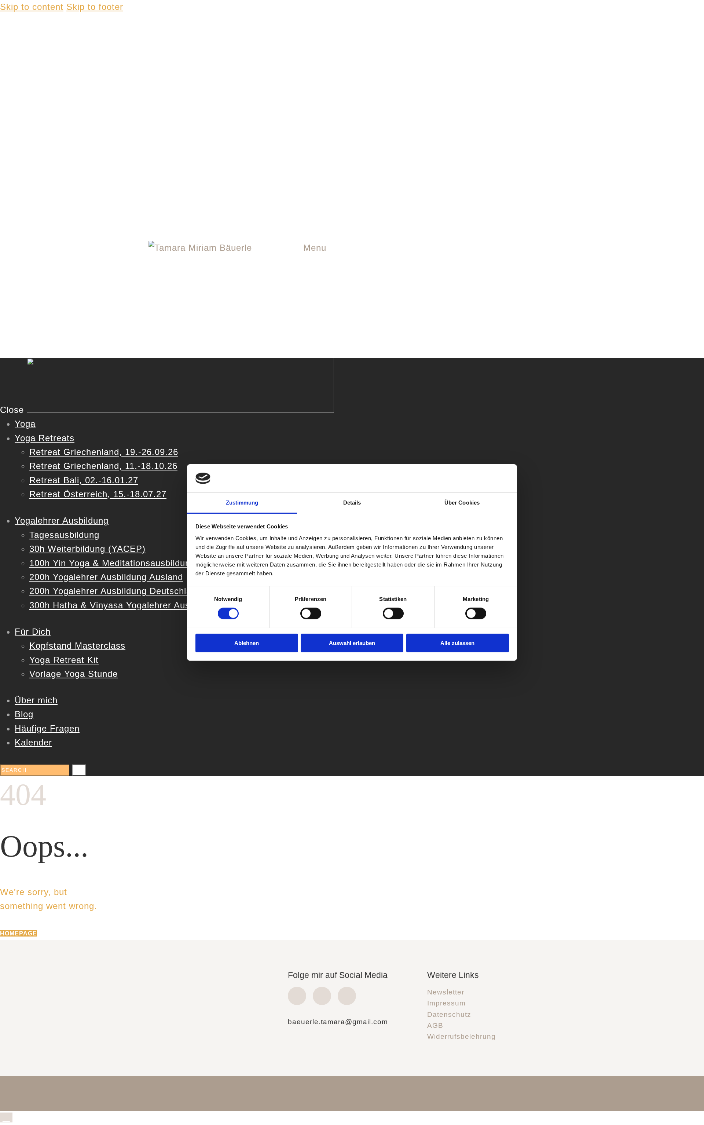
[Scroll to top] (6, 1117)
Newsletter (445, 992)
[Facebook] (297, 996)
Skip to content (31, 7)
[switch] (310, 613)
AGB (435, 1025)
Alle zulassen (457, 643)
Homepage (18, 933)
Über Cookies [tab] (462, 502)
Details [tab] (352, 502)
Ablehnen (246, 643)
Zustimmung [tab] (242, 502)
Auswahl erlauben (352, 643)
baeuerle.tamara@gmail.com (338, 1022)
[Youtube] (347, 996)
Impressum (446, 1003)
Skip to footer (94, 7)
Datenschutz (449, 1014)
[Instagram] (322, 996)
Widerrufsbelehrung (461, 1036)
